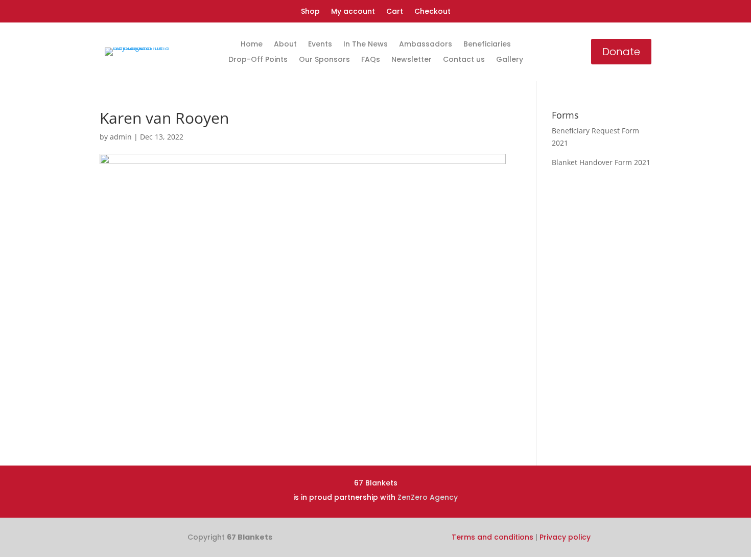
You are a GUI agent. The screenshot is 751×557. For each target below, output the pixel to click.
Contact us (464, 60)
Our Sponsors (324, 60)
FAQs (370, 60)
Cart (394, 12)
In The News (365, 44)
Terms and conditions (492, 537)
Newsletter (411, 60)
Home (252, 44)
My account (353, 12)
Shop (310, 12)
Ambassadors (425, 44)
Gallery (509, 60)
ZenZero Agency (427, 497)
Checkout (432, 12)
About (285, 44)
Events (320, 44)
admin (121, 137)
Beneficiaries (487, 44)
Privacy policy (565, 537)
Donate (621, 51)
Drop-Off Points (258, 60)
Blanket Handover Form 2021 (601, 162)
